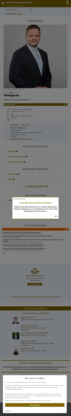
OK (56, 216)
